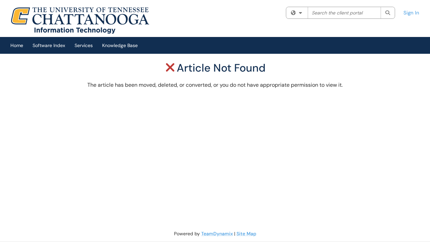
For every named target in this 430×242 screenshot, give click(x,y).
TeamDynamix (217, 234)
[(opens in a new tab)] (80, 20)
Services (84, 45)
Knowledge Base (120, 45)
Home (16, 45)
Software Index (49, 45)
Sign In (411, 12)
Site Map (246, 234)
